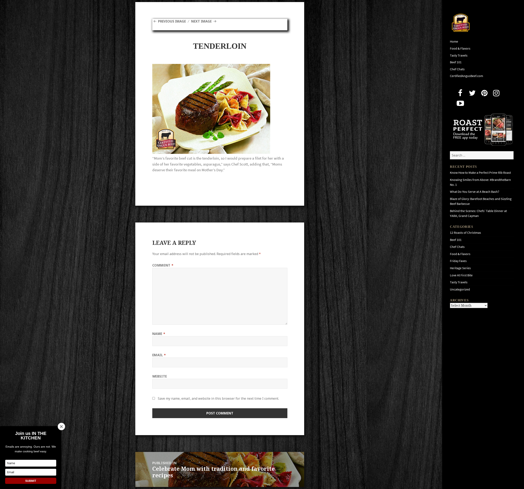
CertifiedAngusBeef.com (466, 76)
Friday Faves (458, 261)
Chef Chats (457, 69)
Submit (30, 480)
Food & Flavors (460, 48)
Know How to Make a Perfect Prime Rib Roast (480, 172)
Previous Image (172, 21)
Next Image (201, 21)
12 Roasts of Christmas (465, 232)
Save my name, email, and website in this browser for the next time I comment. (218, 398)
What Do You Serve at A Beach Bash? (474, 191)
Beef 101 (456, 62)
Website (159, 376)
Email (159, 355)
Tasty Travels (459, 55)
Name (158, 333)
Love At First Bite (461, 275)
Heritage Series (460, 268)
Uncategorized (460, 289)
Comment (163, 265)
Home (454, 41)
